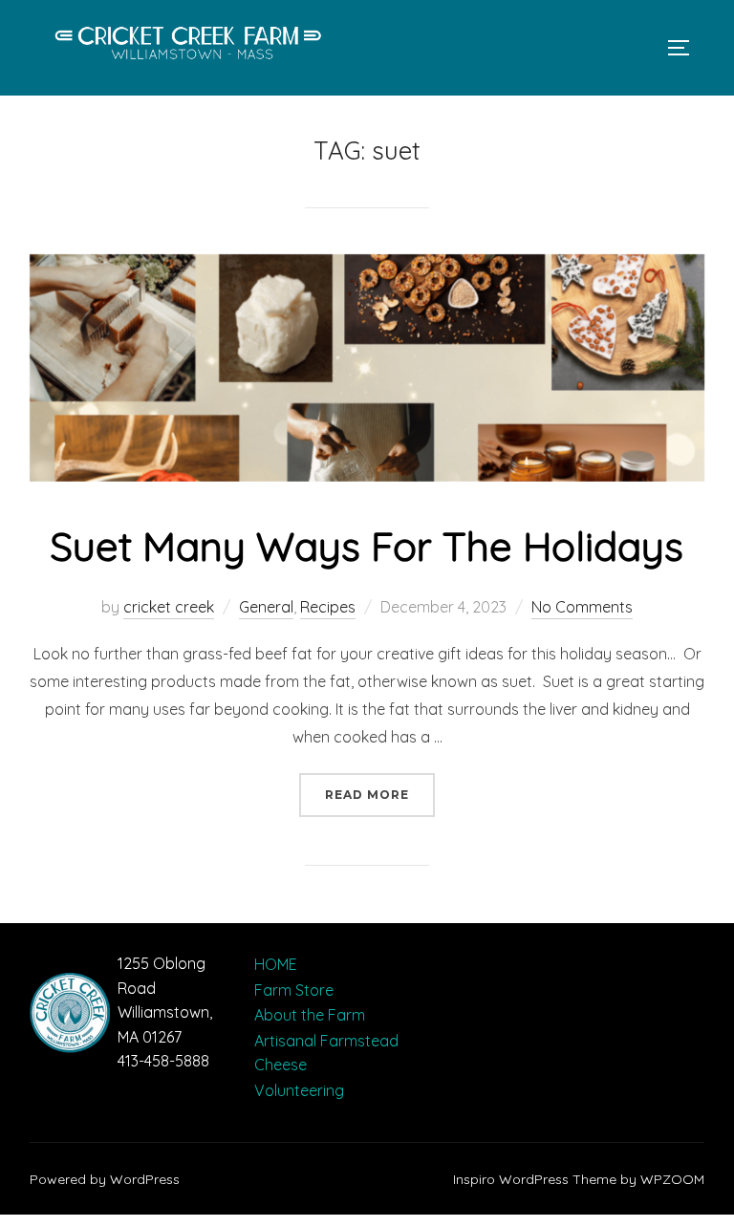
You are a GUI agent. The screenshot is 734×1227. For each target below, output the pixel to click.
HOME (275, 964)
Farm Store (294, 990)
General (266, 606)
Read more (380, 794)
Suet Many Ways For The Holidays (366, 546)
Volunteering (299, 1090)
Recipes (328, 606)
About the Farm (309, 1014)
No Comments (582, 606)
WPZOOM (672, 1179)
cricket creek (168, 606)
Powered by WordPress (105, 1179)
